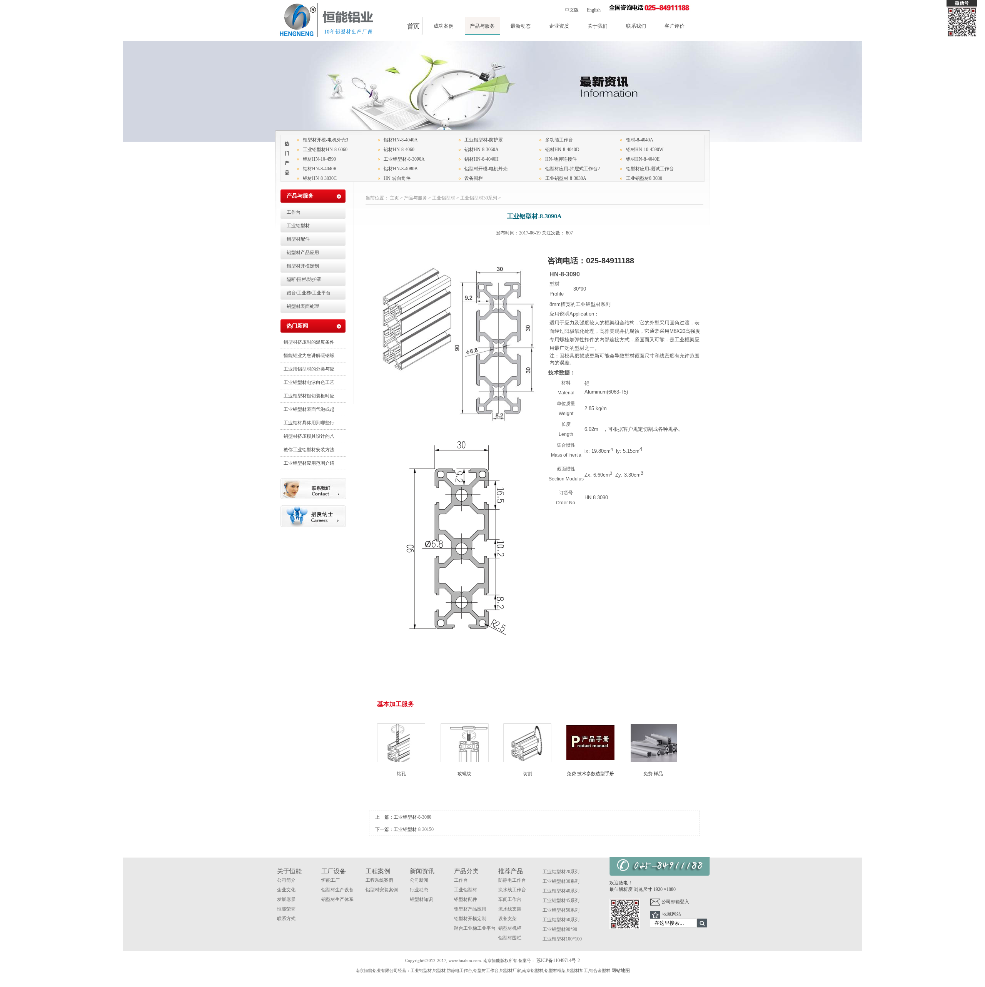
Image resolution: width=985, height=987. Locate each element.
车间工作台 (509, 899)
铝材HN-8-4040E (642, 159)
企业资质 (559, 26)
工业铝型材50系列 (561, 910)
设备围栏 (473, 178)
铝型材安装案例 (382, 889)
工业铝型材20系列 (561, 871)
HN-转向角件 (397, 178)
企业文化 (286, 889)
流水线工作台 (512, 889)
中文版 (572, 10)
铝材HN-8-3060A (481, 149)
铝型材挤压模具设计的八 (309, 436)
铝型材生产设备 (337, 889)
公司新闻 (419, 880)
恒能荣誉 (286, 909)
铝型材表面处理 (303, 306)
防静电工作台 (512, 880)
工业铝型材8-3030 (644, 178)
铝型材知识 (421, 899)
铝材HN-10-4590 (319, 159)
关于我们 (598, 26)
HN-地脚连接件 (561, 159)
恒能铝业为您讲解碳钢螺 (309, 355)
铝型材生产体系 (337, 899)
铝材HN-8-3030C (320, 178)
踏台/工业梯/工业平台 (309, 293)
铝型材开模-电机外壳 (486, 168)
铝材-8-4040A (639, 140)
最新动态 (521, 26)
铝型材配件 (298, 239)
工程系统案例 (379, 880)
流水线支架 (509, 909)
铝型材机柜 (509, 928)
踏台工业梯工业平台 (475, 928)
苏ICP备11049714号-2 (558, 960)
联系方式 (286, 918)
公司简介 (286, 880)
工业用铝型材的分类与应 (309, 369)
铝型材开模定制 (303, 266)
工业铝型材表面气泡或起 (309, 409)
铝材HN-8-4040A (401, 140)
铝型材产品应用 (303, 252)
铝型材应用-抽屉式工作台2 (572, 168)
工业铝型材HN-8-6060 (325, 149)
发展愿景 (286, 899)
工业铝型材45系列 (561, 900)
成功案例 (444, 26)
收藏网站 (672, 914)
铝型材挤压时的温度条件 (309, 342)
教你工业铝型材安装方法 (309, 449)
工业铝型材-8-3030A (565, 178)
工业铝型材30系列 (478, 198)
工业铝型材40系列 (561, 891)
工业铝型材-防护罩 (483, 140)
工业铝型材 (443, 198)
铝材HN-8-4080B (400, 168)
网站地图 (620, 970)
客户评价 (674, 26)
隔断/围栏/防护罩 (304, 279)
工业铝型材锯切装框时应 (309, 396)
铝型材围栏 (509, 937)
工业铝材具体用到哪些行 (309, 422)
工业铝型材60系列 (561, 919)
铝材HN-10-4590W (644, 149)
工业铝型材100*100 (562, 939)
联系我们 (636, 26)
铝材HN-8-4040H (481, 159)
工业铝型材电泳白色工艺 (309, 382)
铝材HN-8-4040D (562, 149)
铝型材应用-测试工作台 (650, 168)
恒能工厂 (330, 880)
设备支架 (507, 918)
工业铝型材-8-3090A (404, 159)
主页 (394, 198)
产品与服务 (482, 26)
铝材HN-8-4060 (399, 149)
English (594, 10)
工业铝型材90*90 (560, 929)
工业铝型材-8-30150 (414, 829)
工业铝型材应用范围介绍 (309, 463)
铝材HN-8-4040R (320, 168)
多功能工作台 (559, 140)
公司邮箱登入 (674, 901)
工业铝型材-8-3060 (412, 817)
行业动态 (419, 889)
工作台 (294, 212)
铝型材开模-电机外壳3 (325, 140)
